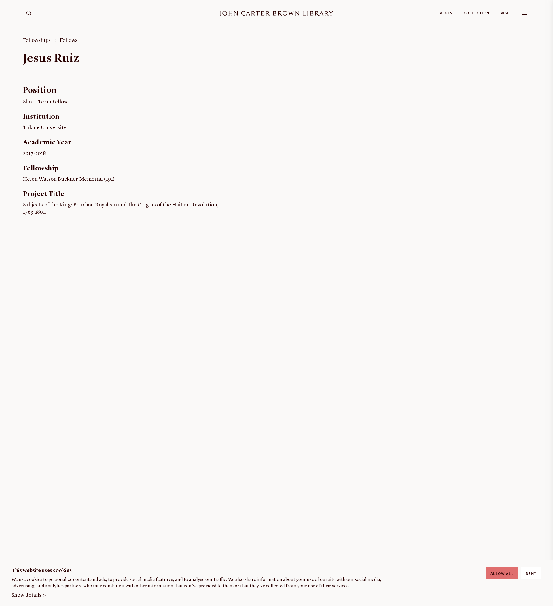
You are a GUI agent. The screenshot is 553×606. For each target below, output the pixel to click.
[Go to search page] (29, 13)
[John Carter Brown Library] (276, 13)
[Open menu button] (524, 13)
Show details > (29, 595)
